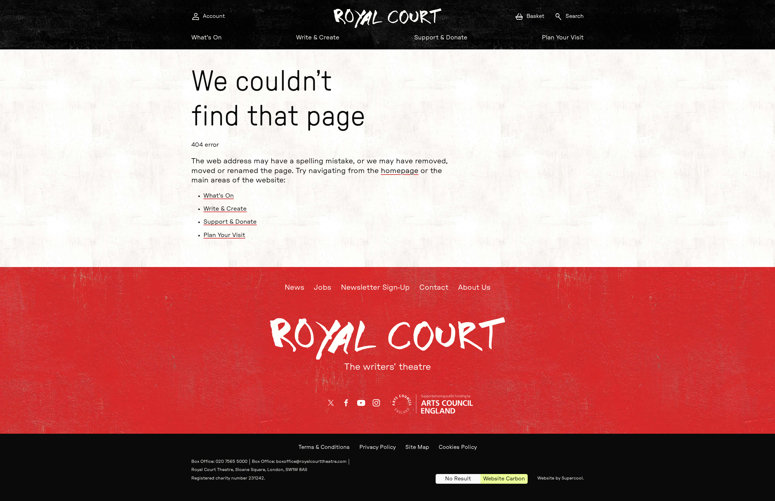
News (294, 287)
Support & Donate (440, 38)
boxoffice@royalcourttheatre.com (311, 461)
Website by (560, 478)
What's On (206, 38)
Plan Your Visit (563, 38)
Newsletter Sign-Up (375, 287)
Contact (433, 287)
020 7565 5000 (231, 461)
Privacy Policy (377, 447)
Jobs (322, 287)
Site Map (417, 447)
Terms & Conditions (324, 447)
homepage (399, 171)
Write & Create (317, 38)
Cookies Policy (458, 447)
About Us (474, 287)
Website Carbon (504, 479)
